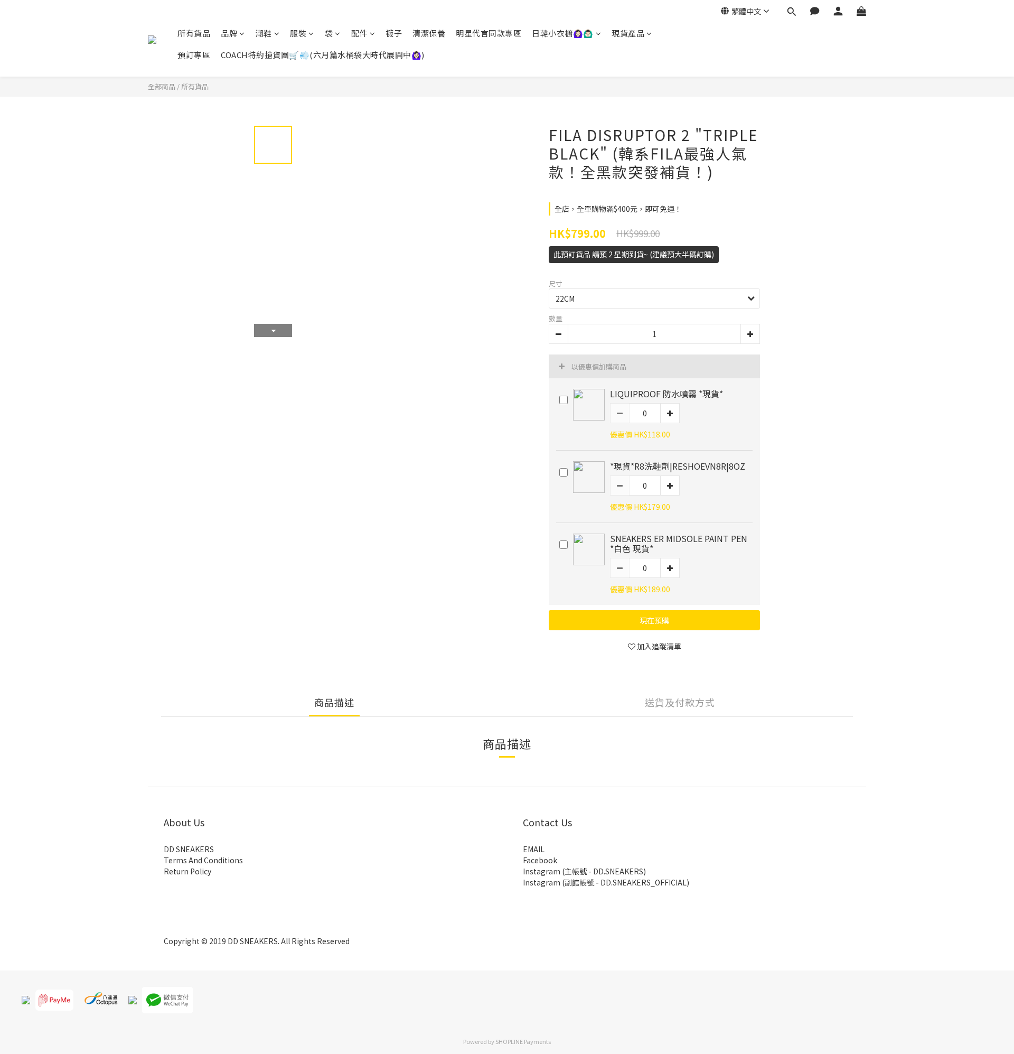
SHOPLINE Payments (523, 1041)
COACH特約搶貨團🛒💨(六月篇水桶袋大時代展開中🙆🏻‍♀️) (323, 54)
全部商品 (161, 86)
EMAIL (533, 849)
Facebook (540, 860)
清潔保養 (428, 33)
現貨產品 (628, 33)
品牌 (229, 33)
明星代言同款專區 (488, 33)
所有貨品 (193, 33)
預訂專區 (193, 54)
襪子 (394, 33)
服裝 (298, 33)
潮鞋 (264, 33)
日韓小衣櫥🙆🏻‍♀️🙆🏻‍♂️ (563, 33)
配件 (359, 33)
